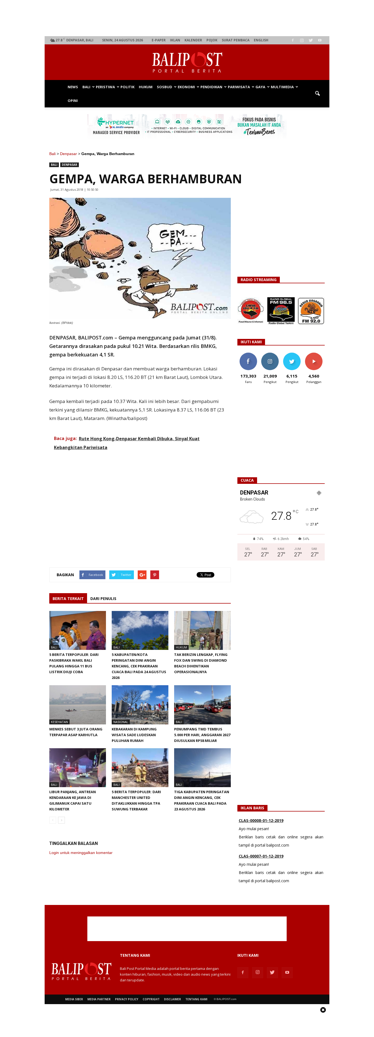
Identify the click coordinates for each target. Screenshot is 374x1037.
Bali (86, 86)
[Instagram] (302, 40)
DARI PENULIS (103, 598)
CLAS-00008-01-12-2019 (261, 820)
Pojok (211, 40)
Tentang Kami (196, 999)
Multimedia (282, 86)
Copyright (151, 999)
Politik (127, 86)
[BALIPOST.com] (187, 62)
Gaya (260, 86)
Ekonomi (186, 86)
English (261, 40)
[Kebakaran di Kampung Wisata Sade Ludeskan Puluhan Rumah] (140, 704)
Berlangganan (316, 355)
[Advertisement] (187, 18)
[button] (317, 93)
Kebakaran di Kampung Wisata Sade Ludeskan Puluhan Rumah (134, 735)
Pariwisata (239, 86)
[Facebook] (293, 40)
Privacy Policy (126, 999)
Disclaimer (172, 999)
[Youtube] (320, 40)
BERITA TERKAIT (68, 598)
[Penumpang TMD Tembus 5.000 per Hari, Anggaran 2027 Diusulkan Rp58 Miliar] (202, 704)
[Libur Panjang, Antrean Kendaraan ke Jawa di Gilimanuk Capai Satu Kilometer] (77, 767)
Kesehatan (59, 722)
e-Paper (159, 40)
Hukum (146, 86)
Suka (248, 355)
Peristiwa (105, 86)
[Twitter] (311, 40)
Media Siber (74, 999)
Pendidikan (211, 86)
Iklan (175, 40)
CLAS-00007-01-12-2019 (261, 856)
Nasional (120, 722)
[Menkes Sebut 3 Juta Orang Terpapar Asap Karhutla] (77, 704)
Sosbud (164, 86)
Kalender (193, 40)
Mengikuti (270, 355)
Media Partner (99, 999)
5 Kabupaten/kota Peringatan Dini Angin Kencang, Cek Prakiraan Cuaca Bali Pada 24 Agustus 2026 (139, 666)
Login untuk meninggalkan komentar (81, 852)
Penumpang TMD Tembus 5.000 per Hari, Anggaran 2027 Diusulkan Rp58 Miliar (202, 735)
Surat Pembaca (235, 40)
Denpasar (68, 154)
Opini (73, 100)
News (73, 86)
